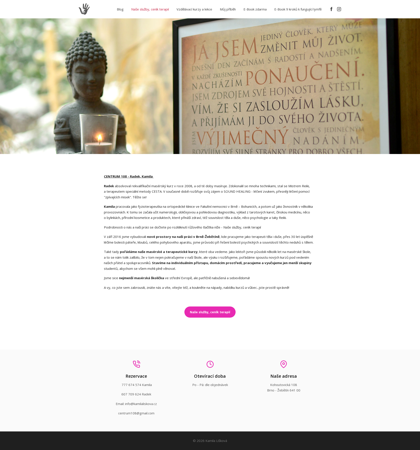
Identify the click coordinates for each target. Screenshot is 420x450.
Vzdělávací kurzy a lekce (194, 9)
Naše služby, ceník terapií (150, 9)
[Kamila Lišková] (84, 9)
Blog (120, 9)
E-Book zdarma (255, 9)
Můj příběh (228, 9)
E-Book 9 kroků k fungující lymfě (298, 9)
